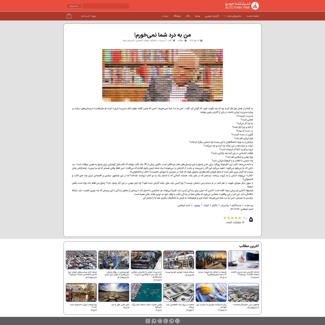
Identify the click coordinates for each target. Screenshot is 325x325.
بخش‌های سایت (233, 16)
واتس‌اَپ (225, 205)
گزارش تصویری (212, 16)
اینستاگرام (236, 205)
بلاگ (188, 16)
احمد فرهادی (184, 205)
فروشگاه (177, 16)
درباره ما (164, 16)
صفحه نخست (252, 16)
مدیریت (162, 40)
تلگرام (214, 205)
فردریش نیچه (128, 40)
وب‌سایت (248, 205)
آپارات (206, 205)
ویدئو (197, 16)
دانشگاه (154, 40)
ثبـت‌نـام (85, 16)
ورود (94, 16)
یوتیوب (196, 205)
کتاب (169, 40)
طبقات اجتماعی (142, 40)
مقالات (180, 40)
